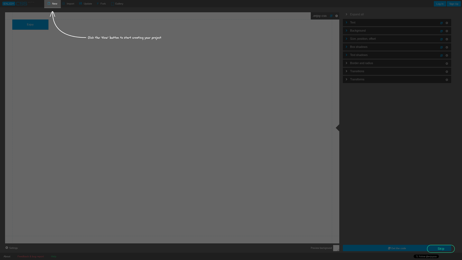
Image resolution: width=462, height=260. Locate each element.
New (54, 3)
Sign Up (453, 3)
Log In (440, 3)
